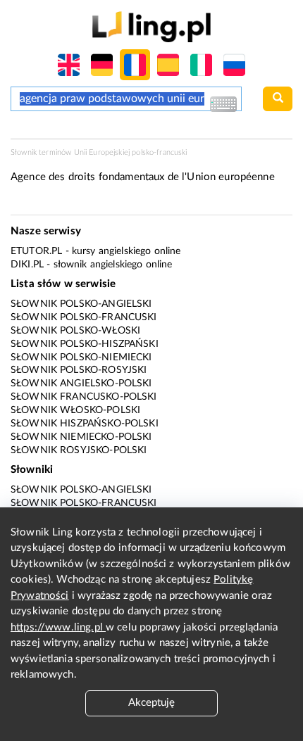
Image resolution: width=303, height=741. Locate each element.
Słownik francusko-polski (84, 397)
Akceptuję (151, 702)
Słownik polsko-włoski (75, 331)
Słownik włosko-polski (75, 410)
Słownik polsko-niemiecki (81, 357)
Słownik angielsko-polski (81, 383)
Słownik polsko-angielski (81, 304)
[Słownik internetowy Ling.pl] (151, 26)
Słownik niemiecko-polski (81, 437)
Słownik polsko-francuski (84, 317)
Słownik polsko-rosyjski (79, 370)
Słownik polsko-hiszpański (85, 344)
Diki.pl (27, 265)
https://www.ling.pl (58, 627)
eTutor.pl (36, 251)
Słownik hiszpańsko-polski (85, 424)
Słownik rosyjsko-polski (79, 450)
